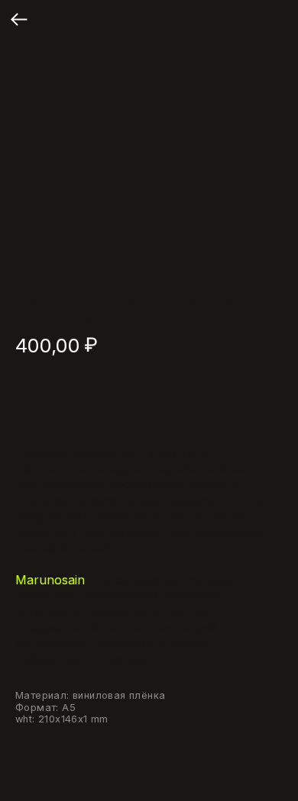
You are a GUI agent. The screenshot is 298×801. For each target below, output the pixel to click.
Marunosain (50, 579)
